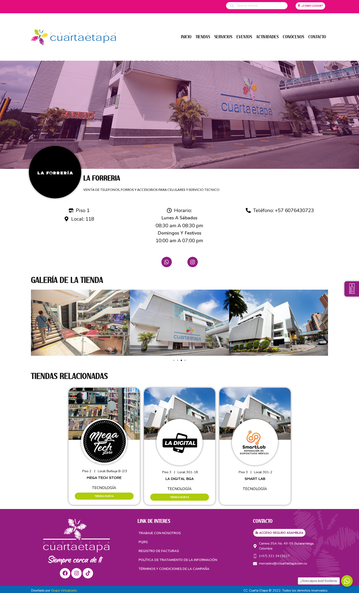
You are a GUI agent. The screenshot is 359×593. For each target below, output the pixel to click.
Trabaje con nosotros (160, 533)
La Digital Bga (179, 479)
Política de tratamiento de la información (178, 560)
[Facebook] (65, 573)
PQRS (143, 542)
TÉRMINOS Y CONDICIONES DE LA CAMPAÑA (174, 569)
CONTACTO (317, 37)
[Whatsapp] (166, 262)
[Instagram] (192, 262)
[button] (174, 360)
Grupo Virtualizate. (64, 590)
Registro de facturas (159, 551)
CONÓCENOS (293, 37)
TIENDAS (202, 37)
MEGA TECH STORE (104, 478)
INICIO (186, 37)
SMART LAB (255, 479)
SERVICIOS (223, 37)
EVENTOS (244, 37)
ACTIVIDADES (267, 37)
